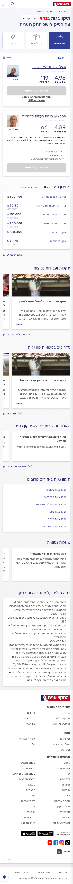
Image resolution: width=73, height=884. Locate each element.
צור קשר (30, 723)
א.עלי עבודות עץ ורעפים (49, 67)
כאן (28, 680)
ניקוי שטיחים (28, 801)
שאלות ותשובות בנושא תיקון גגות (43, 426)
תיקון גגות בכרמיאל (55, 497)
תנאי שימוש (44, 872)
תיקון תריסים (28, 822)
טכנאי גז (65, 817)
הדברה (66, 784)
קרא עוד (20, 324)
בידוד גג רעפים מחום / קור (51, 205)
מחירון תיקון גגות (56, 186)
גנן (68, 773)
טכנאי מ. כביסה (61, 822)
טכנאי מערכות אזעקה (23, 773)
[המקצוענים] (62, 4)
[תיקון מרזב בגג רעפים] (41, 287)
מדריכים (65, 749)
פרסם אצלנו (28, 718)
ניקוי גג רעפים (58, 241)
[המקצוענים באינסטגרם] (62, 842)
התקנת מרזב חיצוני (55, 223)
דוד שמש (65, 779)
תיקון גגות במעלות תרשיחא (51, 504)
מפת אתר (63, 872)
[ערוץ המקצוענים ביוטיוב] (50, 842)
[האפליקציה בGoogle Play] (46, 833)
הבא (11, 672)
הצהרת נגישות (21, 872)
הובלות (66, 790)
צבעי (32, 806)
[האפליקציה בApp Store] (28, 833)
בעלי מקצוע (65, 11)
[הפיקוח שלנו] (4, 877)
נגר (33, 795)
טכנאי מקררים (27, 779)
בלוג (32, 744)
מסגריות (30, 790)
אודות (67, 712)
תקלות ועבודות (27, 738)
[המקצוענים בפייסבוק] (56, 842)
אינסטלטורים (63, 768)
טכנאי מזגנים (28, 762)
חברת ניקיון (63, 806)
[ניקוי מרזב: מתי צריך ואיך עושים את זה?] (41, 366)
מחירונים (65, 738)
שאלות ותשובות (61, 744)
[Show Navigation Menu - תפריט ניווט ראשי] (3, 4)
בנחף (45, 18)
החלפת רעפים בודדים (54, 196)
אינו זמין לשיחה (36, 90)
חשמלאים (64, 812)
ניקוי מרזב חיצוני (57, 232)
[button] (8, 57)
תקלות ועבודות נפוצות (51, 268)
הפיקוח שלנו (63, 718)
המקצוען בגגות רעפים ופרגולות (44, 116)
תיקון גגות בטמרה (56, 489)
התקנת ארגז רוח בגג (54, 214)
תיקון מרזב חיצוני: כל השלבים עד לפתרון (42, 301)
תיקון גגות (53, 11)
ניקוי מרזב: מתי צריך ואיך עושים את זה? (43, 380)
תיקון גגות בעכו (57, 511)
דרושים (31, 712)
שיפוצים (30, 812)
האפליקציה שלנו (61, 723)
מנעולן (31, 784)
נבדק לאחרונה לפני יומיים (55, 71)
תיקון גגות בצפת (57, 519)
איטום (67, 762)
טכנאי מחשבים (27, 768)
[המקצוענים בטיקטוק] (67, 842)
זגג (68, 795)
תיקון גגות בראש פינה (54, 526)
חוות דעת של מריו (54, 151)
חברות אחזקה (62, 801)
